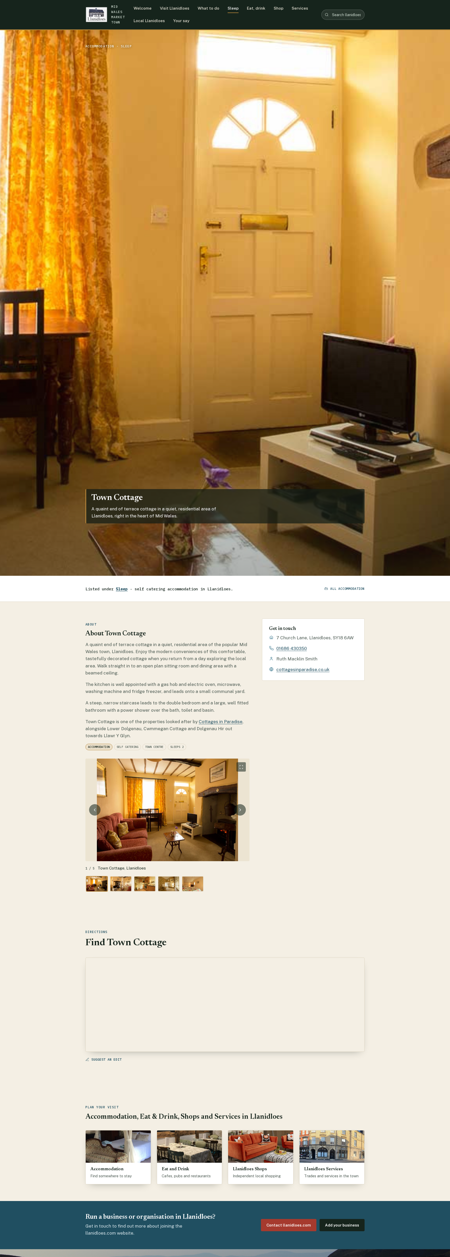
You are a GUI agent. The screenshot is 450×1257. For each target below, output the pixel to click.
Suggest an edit (106, 1059)
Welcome (143, 8)
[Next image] (240, 810)
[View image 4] (169, 884)
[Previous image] (95, 810)
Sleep (233, 8)
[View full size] (241, 767)
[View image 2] (121, 884)
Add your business (342, 1225)
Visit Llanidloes (174, 8)
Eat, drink (256, 8)
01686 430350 (291, 648)
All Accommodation (347, 588)
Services (300, 8)
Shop (278, 8)
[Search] (326, 15)
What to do (208, 8)
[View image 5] (193, 884)
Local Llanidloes (149, 20)
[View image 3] (145, 884)
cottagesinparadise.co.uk (302, 669)
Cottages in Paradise (220, 721)
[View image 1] (97, 884)
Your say (181, 20)
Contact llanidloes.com (288, 1225)
